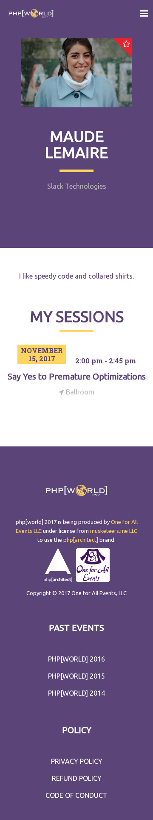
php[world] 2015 (76, 676)
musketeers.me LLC (113, 531)
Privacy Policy (76, 761)
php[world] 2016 (76, 659)
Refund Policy (77, 778)
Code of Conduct (76, 795)
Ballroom (79, 392)
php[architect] (80, 540)
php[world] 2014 (76, 693)
